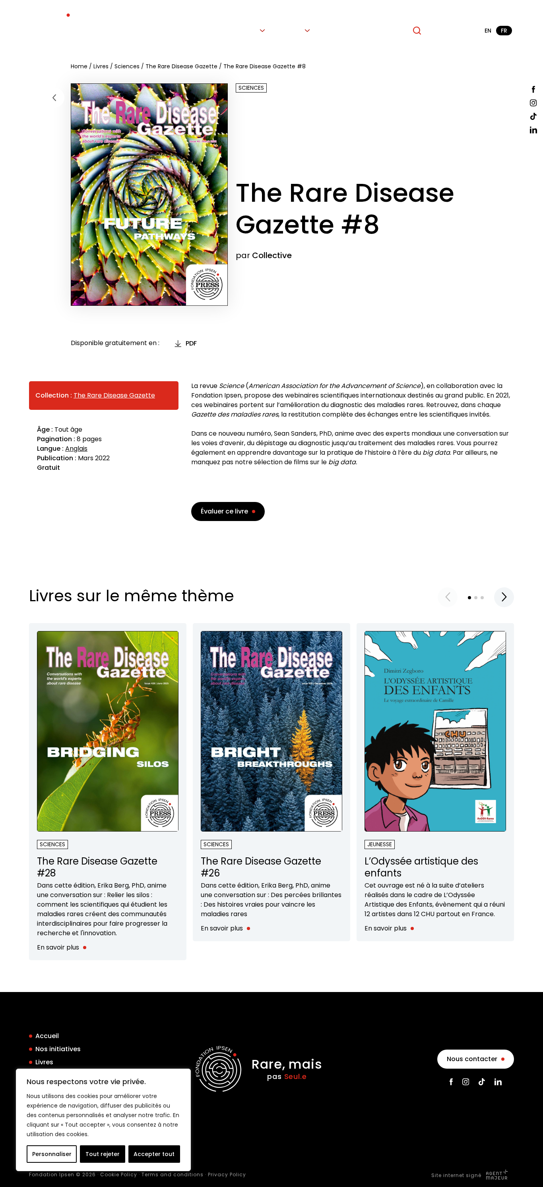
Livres (248, 30)
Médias (290, 30)
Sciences (127, 66)
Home (79, 66)
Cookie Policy (118, 1174)
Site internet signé (457, 1175)
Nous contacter (472, 1058)
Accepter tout (154, 1154)
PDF (191, 343)
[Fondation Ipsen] (52, 30)
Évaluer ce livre (224, 511)
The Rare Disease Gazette (181, 66)
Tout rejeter (102, 1154)
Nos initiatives (203, 30)
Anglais (76, 448)
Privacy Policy (227, 1174)
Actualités (340, 30)
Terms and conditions (173, 1174)
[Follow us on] (533, 89)
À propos (384, 30)
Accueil (155, 30)
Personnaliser (52, 1154)
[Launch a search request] (417, 31)
